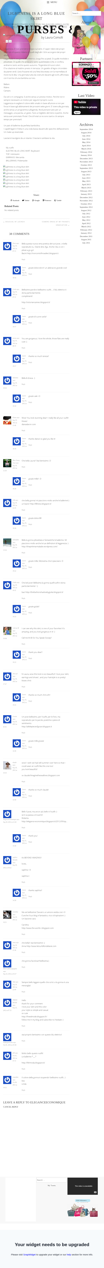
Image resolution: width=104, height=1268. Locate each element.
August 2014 (86, 133)
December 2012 (86, 197)
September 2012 (86, 207)
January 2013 (86, 194)
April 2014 (86, 146)
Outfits (31, 24)
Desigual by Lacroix (14, 222)
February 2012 (86, 230)
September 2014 (86, 129)
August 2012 (86, 210)
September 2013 (86, 168)
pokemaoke (52, 27)
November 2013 (86, 162)
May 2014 (86, 142)
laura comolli (16, 27)
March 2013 (86, 188)
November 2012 (86, 201)
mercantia (26, 27)
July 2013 (86, 175)
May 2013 (86, 181)
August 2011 (86, 240)
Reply (23, 259)
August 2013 (86, 171)
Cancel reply (10, 1107)
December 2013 (86, 159)
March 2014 (86, 149)
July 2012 (86, 214)
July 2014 (86, 136)
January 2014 (86, 155)
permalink (42, 29)
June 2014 (86, 139)
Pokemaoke (22, 160)
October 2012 (86, 204)
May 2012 (86, 220)
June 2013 (86, 178)
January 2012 (86, 233)
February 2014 (86, 152)
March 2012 (86, 227)
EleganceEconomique (47, 1102)
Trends (38, 24)
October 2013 (86, 165)
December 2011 (86, 236)
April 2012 (86, 223)
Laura (16, 24)
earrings (58, 24)
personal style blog (39, 27)
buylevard (50, 24)
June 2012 (86, 217)
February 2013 (86, 191)
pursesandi (62, 27)
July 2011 (86, 243)
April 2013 (86, 184)
